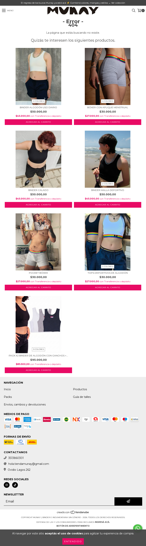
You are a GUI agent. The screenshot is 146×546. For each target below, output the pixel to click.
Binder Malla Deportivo (107, 190)
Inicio (7, 389)
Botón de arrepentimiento (73, 526)
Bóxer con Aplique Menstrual (107, 107)
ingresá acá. (102, 522)
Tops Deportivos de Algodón (108, 272)
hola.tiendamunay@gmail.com (28, 464)
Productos (80, 389)
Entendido (73, 541)
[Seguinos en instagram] (7, 485)
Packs (8, 397)
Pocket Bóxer (38, 272)
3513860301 (16, 458)
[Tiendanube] (73, 513)
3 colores (38, 349)
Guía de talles (82, 397)
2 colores (107, 184)
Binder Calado (38, 190)
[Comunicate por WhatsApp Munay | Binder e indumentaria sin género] (137, 528)
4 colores (38, 101)
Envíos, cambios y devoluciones (25, 404)
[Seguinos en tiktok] (15, 485)
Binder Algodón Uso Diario (38, 107)
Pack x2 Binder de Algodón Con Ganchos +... (38, 355)
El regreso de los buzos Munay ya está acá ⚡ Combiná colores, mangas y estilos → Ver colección (73, 2)
